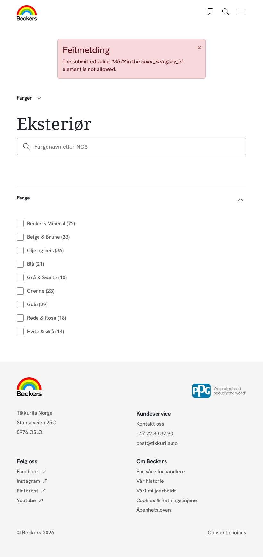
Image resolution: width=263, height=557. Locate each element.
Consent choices (227, 532)
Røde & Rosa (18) (46, 317)
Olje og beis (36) (45, 250)
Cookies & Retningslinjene (166, 500)
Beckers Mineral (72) (51, 223)
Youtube (26, 500)
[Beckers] (27, 13)
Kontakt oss (150, 423)
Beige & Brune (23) (48, 237)
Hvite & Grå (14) (45, 331)
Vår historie (150, 481)
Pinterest (27, 490)
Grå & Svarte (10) (47, 277)
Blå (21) (35, 264)
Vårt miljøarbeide (156, 490)
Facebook (28, 471)
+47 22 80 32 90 (154, 433)
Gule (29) (37, 304)
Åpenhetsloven (153, 510)
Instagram (28, 481)
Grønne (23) (40, 290)
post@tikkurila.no (157, 443)
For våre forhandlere (160, 471)
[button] (131, 197)
